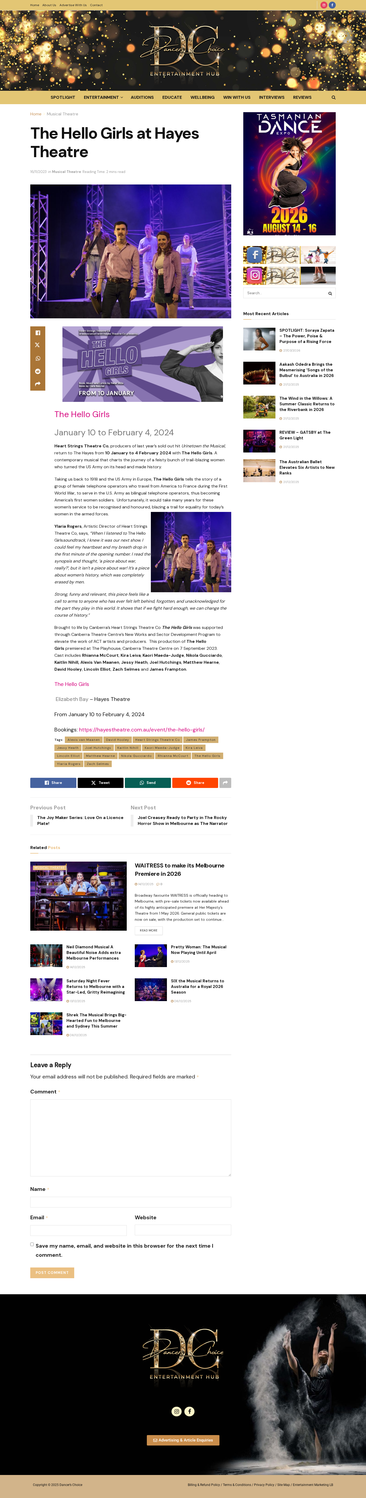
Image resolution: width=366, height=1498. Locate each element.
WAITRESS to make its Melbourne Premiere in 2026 (180, 870)
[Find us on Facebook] (332, 5)
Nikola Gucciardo (136, 756)
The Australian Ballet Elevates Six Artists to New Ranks (307, 467)
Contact (96, 5)
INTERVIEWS (272, 97)
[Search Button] (334, 97)
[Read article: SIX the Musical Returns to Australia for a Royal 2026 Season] (151, 989)
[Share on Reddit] (37, 371)
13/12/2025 (181, 961)
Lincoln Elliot (68, 756)
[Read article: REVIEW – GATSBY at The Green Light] (259, 441)
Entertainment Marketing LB (313, 1485)
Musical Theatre (62, 114)
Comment (45, 1091)
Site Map (283, 1485)
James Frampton (201, 740)
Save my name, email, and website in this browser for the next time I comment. (124, 1250)
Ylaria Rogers (69, 764)
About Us (49, 5)
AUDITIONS (142, 97)
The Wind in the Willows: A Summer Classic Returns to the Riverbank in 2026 (307, 404)
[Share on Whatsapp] (37, 358)
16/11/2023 (38, 171)
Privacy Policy (264, 1485)
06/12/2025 (182, 1001)
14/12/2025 (145, 884)
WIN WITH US (237, 97)
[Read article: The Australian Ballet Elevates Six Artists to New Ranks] (259, 470)
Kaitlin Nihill (128, 748)
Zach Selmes (98, 764)
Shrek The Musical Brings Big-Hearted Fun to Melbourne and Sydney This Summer (96, 1020)
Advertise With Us (73, 5)
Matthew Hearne (100, 756)
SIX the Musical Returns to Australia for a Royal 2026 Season (197, 986)
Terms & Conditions (237, 1485)
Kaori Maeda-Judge (162, 748)
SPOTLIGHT (63, 97)
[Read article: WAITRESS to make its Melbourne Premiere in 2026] (78, 896)
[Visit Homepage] (183, 50)
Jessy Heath (68, 748)
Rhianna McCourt (173, 756)
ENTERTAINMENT (101, 97)
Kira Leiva (194, 748)
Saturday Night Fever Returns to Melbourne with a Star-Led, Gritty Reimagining (95, 986)
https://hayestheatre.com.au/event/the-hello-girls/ (142, 729)
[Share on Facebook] (37, 332)
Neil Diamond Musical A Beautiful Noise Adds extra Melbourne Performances (93, 952)
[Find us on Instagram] (323, 5)
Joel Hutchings (98, 748)
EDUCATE (172, 97)
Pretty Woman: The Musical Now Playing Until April (198, 949)
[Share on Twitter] (37, 345)
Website (145, 1217)
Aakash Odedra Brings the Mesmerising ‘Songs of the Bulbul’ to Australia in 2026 (306, 370)
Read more (151, 929)
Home (34, 5)
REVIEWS (302, 97)
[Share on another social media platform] (37, 384)
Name (40, 1189)
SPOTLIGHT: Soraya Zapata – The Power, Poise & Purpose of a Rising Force (306, 336)
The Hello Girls (208, 756)
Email (39, 1217)
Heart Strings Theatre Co (157, 740)
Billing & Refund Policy (204, 1485)
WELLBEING (203, 97)
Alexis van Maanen (84, 740)
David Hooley (117, 740)
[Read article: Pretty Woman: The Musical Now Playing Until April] (151, 955)
